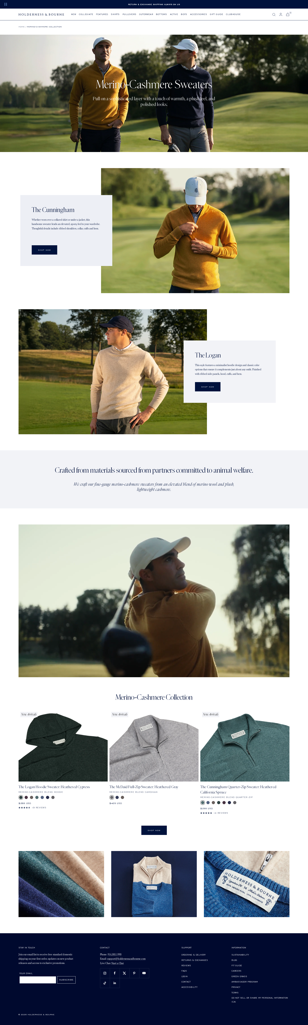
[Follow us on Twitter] (124, 973)
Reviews (186, 965)
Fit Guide (237, 965)
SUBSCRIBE (66, 979)
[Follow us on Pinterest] (134, 973)
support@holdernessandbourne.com (126, 959)
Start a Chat (117, 963)
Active (174, 14)
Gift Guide (216, 14)
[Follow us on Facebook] (115, 973)
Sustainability (240, 954)
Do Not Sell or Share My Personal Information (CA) (260, 999)
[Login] (280, 14)
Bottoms (161, 14)
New (73, 14)
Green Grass (239, 976)
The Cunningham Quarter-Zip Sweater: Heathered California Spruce (238, 789)
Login (184, 976)
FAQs (184, 970)
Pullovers (130, 14)
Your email (26, 973)
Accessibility (189, 987)
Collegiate (86, 14)
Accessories (198, 14)
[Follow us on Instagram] (105, 973)
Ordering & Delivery (193, 954)
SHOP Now (44, 250)
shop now (154, 830)
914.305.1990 (114, 954)
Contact (186, 981)
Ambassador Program (245, 981)
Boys (184, 14)
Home (22, 26)
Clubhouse (233, 14)
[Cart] (287, 14)
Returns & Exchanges (194, 960)
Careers (237, 970)
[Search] (274, 14)
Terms (235, 992)
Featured (102, 14)
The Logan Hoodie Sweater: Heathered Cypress (54, 787)
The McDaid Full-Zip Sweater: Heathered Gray (143, 787)
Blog (234, 960)
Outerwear (146, 14)
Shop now (207, 386)
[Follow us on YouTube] (144, 973)
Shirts (115, 14)
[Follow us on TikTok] (105, 983)
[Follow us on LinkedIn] (115, 983)
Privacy (236, 987)
